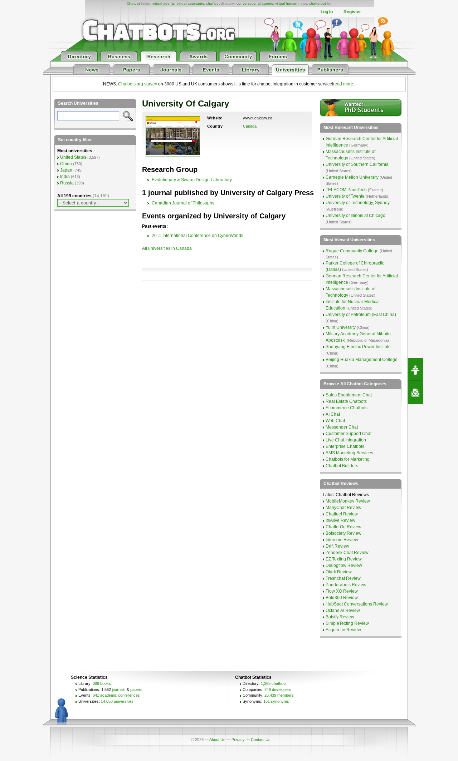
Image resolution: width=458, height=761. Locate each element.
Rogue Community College (352, 250)
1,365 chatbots (274, 683)
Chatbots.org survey (137, 84)
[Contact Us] (415, 392)
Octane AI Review (343, 610)
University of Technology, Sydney (358, 202)
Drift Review (337, 546)
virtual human (286, 3)
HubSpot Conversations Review (357, 604)
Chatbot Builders (342, 465)
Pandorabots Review (346, 584)
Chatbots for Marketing (348, 459)
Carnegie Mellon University (352, 177)
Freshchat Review (343, 578)
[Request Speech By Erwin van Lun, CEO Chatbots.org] (415, 369)
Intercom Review (342, 539)
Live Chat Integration (346, 440)
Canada (250, 126)
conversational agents (255, 3)
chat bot (213, 3)
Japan (66, 170)
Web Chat (335, 420)
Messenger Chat (342, 427)
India (65, 176)
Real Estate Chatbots (346, 401)
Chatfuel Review (342, 514)
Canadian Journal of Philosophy (183, 203)
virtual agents (163, 3)
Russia (67, 183)
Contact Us (261, 739)
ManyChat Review (343, 507)
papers (136, 689)
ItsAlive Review (340, 520)
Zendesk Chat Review (347, 552)
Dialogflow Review (344, 565)
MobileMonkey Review (348, 501)
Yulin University (341, 327)
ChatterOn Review (343, 526)
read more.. (344, 84)
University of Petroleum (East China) (361, 314)
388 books (102, 683)
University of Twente (345, 196)
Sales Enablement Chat (349, 394)
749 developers (277, 689)
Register (352, 11)
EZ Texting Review (344, 559)
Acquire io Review (343, 629)
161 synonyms (276, 701)
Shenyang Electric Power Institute (358, 346)
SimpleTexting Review (347, 623)
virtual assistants (190, 3)
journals (119, 689)
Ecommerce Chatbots (346, 407)
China (66, 163)
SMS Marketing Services (349, 452)
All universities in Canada (167, 248)
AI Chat (333, 414)
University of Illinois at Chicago (355, 215)
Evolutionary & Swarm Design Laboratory (192, 179)
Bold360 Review (342, 597)
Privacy (238, 739)
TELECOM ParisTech (346, 189)
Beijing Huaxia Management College (362, 359)
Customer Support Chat (348, 433)
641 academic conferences (116, 695)
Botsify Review (340, 616)
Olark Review (339, 571)
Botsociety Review (343, 533)
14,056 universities (117, 701)
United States (73, 157)
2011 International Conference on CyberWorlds (197, 235)
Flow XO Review (342, 591)
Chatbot (133, 3)
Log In (327, 11)
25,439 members (279, 695)
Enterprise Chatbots (345, 446)
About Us (217, 739)
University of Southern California (357, 164)
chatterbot (317, 3)
